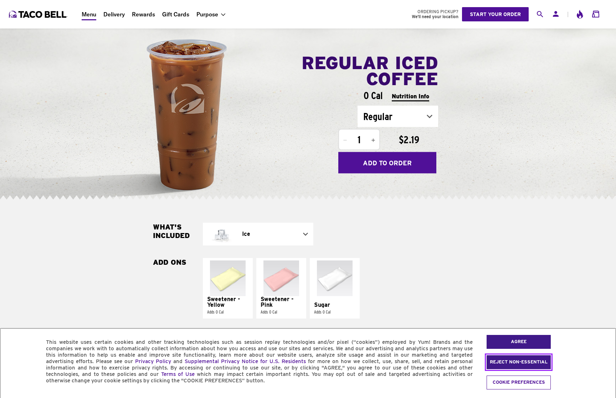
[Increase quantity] (373, 140)
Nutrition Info (410, 96)
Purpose (207, 14)
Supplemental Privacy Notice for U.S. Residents (245, 361)
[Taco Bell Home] (39, 14)
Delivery (114, 14)
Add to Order (387, 162)
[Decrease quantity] (345, 140)
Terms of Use (178, 374)
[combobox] (398, 116)
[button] (228, 288)
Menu (89, 14)
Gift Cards (175, 14)
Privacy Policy (153, 361)
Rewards (143, 14)
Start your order (495, 14)
